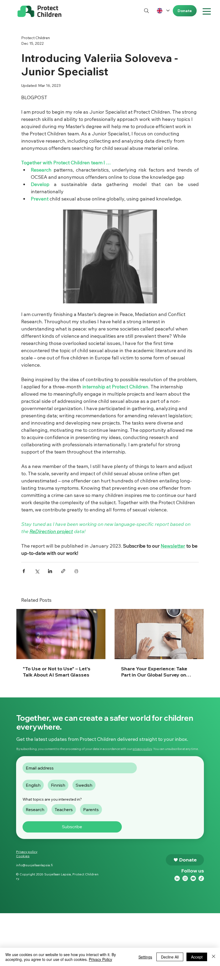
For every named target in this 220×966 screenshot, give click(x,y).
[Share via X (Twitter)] (36, 571)
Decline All (170, 957)
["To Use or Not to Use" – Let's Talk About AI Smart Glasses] (60, 634)
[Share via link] (63, 571)
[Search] (147, 11)
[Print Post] (76, 571)
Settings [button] (145, 957)
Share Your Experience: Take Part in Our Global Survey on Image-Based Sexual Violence (156, 672)
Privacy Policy (100, 959)
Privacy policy (26, 852)
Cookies (23, 856)
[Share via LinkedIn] (50, 571)
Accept (197, 957)
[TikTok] (201, 878)
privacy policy (142, 749)
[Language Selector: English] (163, 11)
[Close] (213, 957)
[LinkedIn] (177, 878)
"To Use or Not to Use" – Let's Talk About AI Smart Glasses (56, 672)
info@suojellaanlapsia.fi (34, 865)
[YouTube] (193, 878)
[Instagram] (185, 878)
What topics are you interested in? (52, 799)
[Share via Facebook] (23, 571)
